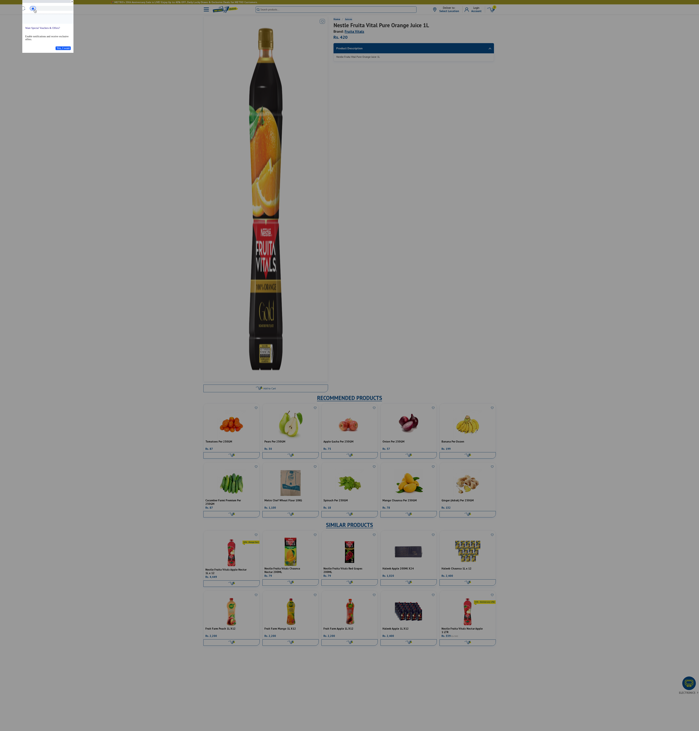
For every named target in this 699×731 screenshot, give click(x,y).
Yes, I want (63, 48)
